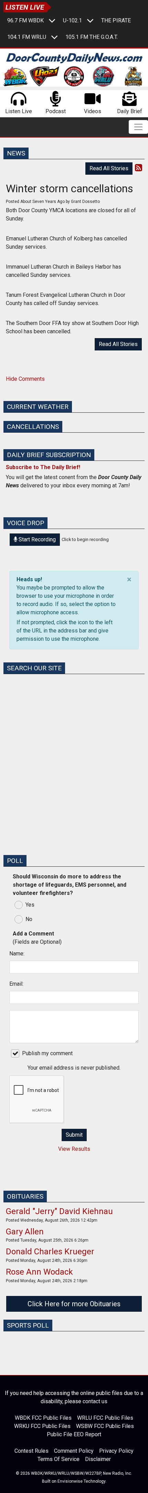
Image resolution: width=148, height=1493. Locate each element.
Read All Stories (108, 168)
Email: (16, 984)
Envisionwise (70, 1481)
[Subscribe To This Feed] (138, 168)
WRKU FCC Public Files (42, 1426)
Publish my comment (47, 1053)
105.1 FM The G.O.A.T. (91, 37)
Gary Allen (25, 1231)
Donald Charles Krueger (50, 1251)
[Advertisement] (74, 775)
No (28, 919)
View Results (74, 1149)
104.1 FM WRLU (26, 37)
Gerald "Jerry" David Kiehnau (59, 1211)
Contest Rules (31, 1451)
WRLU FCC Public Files (105, 1418)
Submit (74, 1135)
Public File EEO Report (74, 1434)
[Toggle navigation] (138, 127)
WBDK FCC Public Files (43, 1418)
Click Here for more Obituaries (74, 1304)
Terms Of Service (59, 1459)
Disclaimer (98, 1459)
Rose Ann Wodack (39, 1272)
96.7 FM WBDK (25, 20)
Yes (29, 904)
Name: (16, 953)
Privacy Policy (116, 1451)
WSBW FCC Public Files (105, 1426)
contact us (95, 1401)
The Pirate (116, 20)
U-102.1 (72, 20)
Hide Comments (25, 379)
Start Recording (36, 539)
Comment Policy (74, 1451)
